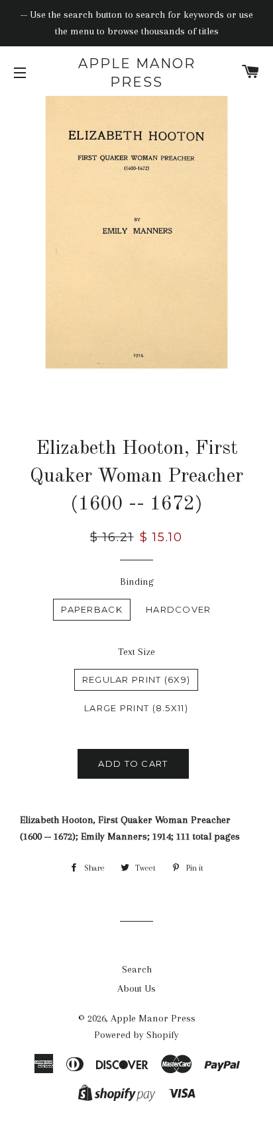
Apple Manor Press (136, 73)
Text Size (136, 652)
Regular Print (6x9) (136, 679)
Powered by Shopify (136, 1035)
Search (137, 969)
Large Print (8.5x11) (136, 708)
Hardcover (178, 609)
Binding (137, 582)
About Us (136, 988)
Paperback (92, 609)
